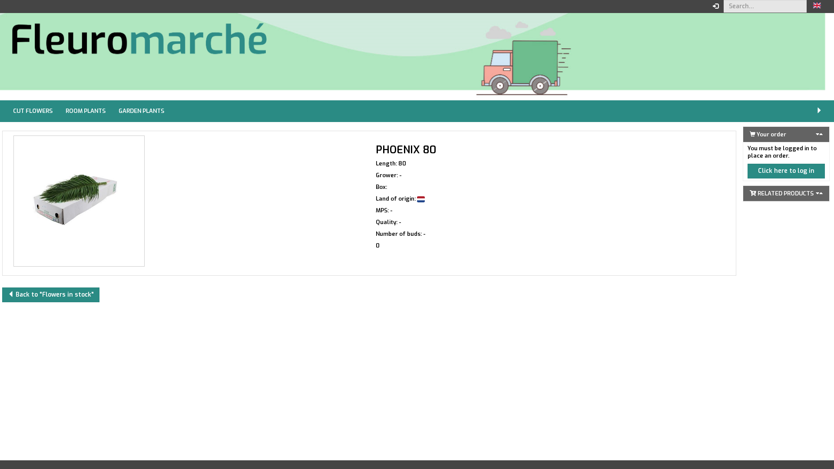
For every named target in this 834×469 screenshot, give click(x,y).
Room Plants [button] (86, 111)
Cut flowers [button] (33, 111)
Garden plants (141, 111)
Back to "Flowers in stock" (54, 295)
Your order (770, 134)
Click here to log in (786, 171)
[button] (817, 6)
